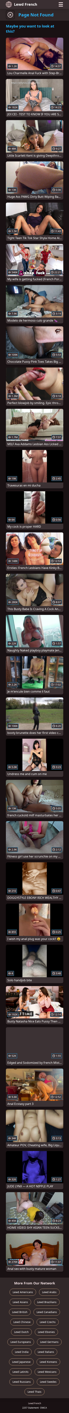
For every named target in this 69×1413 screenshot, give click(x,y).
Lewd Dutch (21, 1332)
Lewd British (19, 1312)
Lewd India (22, 1352)
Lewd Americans (23, 1292)
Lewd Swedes (48, 1381)
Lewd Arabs (49, 1292)
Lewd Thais (34, 1391)
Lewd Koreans (48, 1362)
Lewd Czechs (48, 1322)
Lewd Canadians (47, 1312)
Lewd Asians (20, 1302)
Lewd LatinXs (21, 1372)
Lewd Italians (46, 1352)
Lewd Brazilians (46, 1302)
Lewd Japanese (21, 1362)
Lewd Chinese (22, 1322)
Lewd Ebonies (46, 1332)
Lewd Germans (49, 1342)
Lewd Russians (22, 1381)
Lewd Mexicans (47, 1372)
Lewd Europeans (20, 1342)
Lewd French (25, 4)
